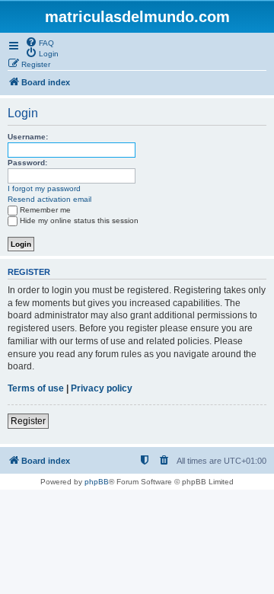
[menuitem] (39, 42)
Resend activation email (49, 199)
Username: (28, 137)
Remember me (45, 210)
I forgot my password (44, 188)
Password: (27, 162)
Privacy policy (101, 388)
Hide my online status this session (79, 220)
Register (28, 421)
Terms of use (36, 388)
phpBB (96, 481)
